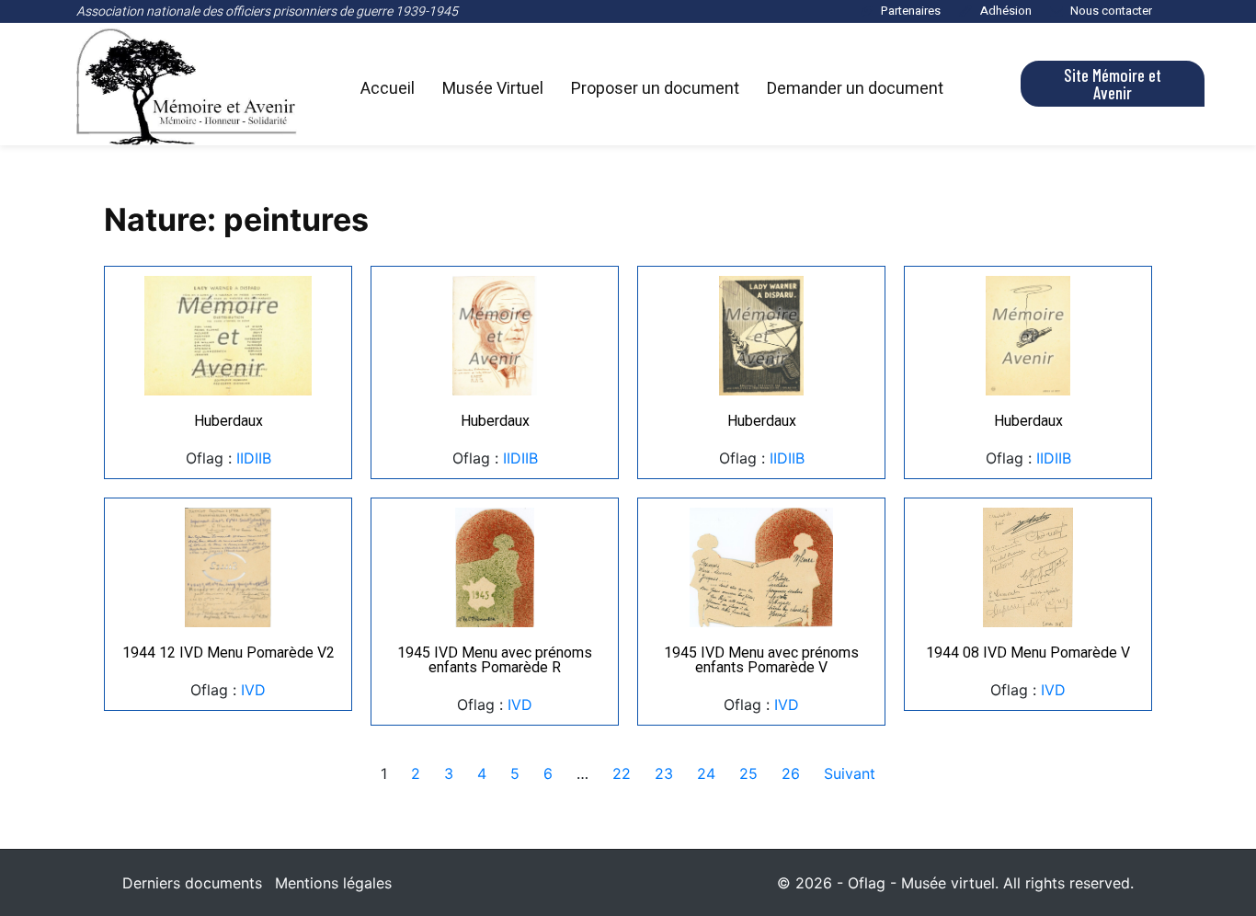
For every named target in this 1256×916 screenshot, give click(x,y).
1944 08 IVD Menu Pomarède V (1028, 652)
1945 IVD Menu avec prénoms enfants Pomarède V (761, 660)
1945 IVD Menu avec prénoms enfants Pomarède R (494, 660)
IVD (253, 690)
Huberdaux (228, 420)
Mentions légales (333, 883)
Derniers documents (192, 883)
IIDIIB (253, 458)
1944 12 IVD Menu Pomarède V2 (228, 652)
